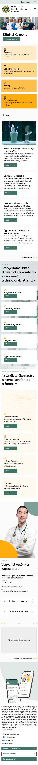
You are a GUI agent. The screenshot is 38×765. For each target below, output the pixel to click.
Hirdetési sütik (9, 743)
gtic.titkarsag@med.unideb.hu (11, 587)
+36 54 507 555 (6, 582)
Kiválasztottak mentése (11, 748)
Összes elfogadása (9, 759)
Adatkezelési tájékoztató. (25, 726)
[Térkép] (19, 86)
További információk (7, 730)
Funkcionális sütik (10, 737)
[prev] (3, 623)
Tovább (7, 165)
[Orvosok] (19, 53)
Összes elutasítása (9, 754)
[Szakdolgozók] (19, 101)
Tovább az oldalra (11, 39)
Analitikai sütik (9, 740)
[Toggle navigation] (35, 9)
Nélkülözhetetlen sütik (12, 734)
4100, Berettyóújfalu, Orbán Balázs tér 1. (15, 591)
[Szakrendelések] (19, 70)
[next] (35, 623)
